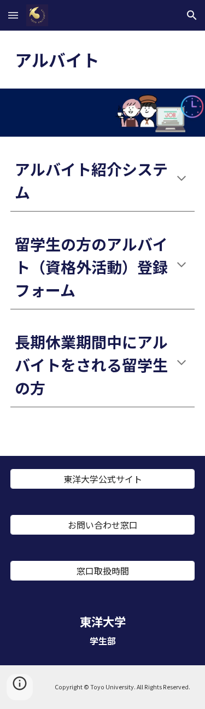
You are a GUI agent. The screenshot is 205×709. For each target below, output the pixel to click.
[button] (13, 15)
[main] (102, 59)
